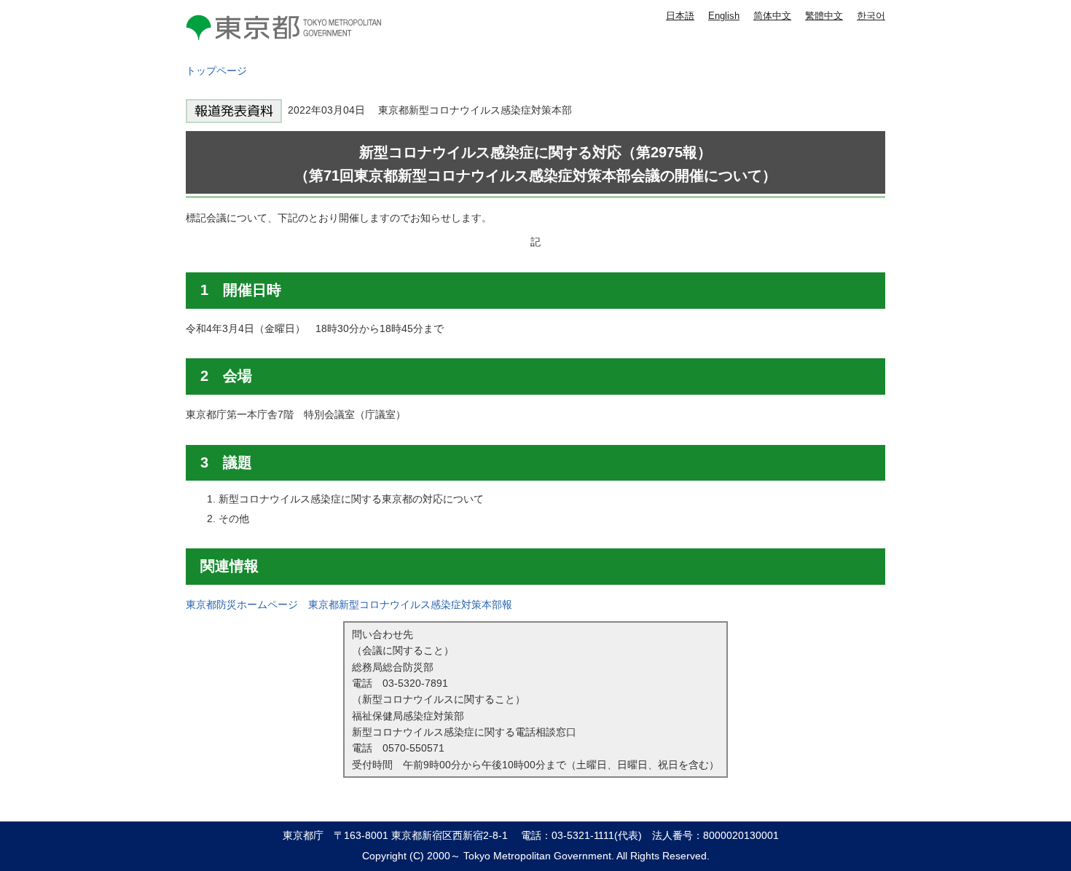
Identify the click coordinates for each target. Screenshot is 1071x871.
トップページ (216, 70)
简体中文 (772, 15)
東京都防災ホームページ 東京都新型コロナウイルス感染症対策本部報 (349, 604)
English (724, 15)
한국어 (871, 15)
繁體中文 (824, 15)
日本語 (680, 15)
